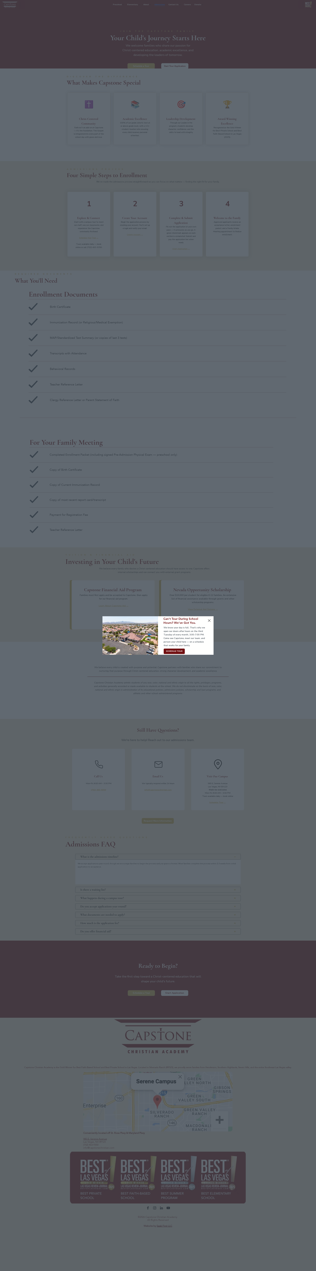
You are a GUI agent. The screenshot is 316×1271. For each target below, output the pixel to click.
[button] (209, 620)
